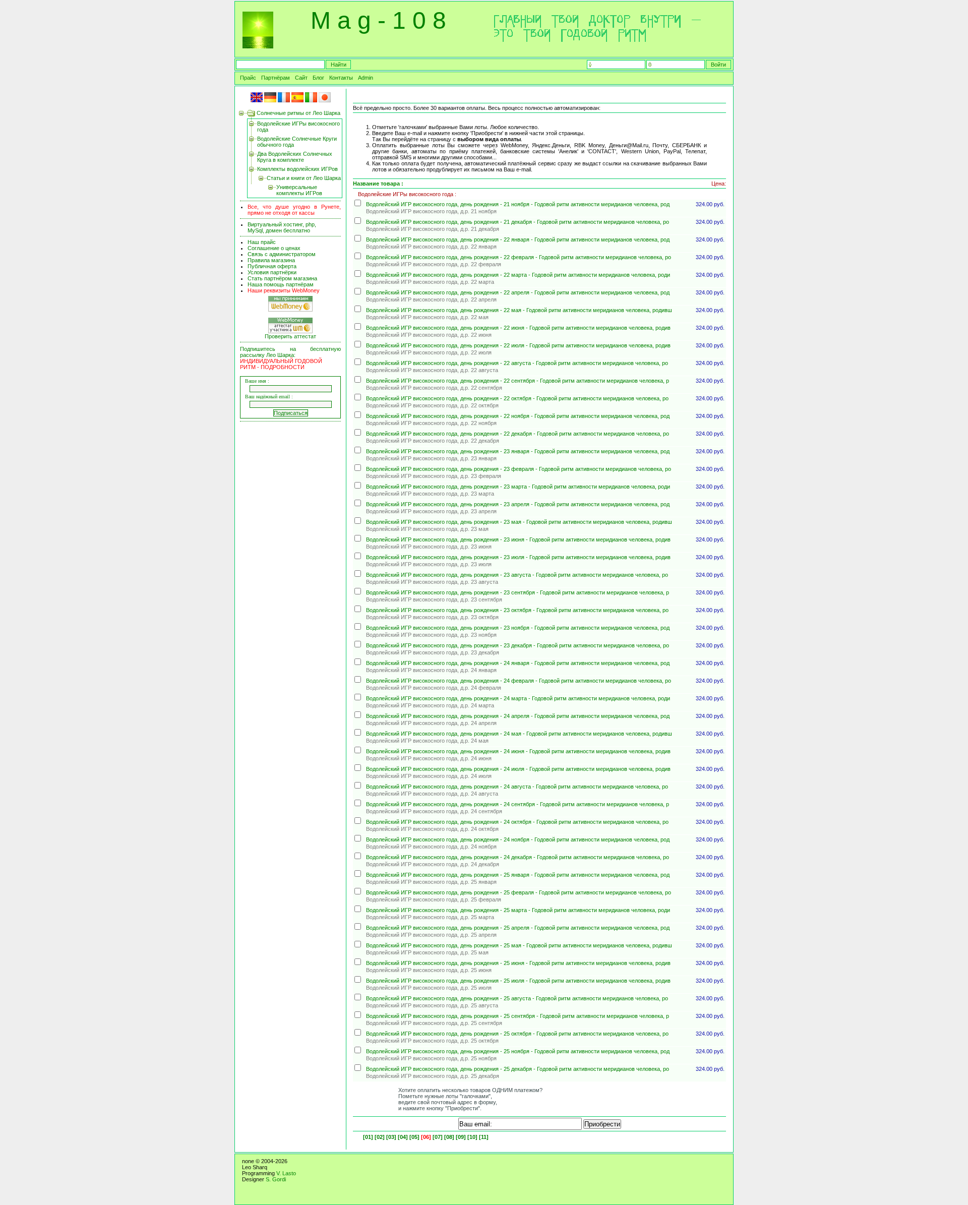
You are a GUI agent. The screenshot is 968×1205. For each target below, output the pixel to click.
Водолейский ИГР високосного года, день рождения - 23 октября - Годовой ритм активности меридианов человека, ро (517, 610)
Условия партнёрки (272, 272)
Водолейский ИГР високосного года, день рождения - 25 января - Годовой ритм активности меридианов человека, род (518, 875)
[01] (368, 1137)
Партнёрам (275, 78)
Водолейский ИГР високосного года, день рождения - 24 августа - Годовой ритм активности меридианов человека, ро (517, 787)
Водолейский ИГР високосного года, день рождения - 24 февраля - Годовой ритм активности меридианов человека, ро (518, 681)
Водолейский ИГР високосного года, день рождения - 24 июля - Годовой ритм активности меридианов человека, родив (518, 769)
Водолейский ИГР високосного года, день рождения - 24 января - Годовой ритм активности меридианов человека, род (518, 663)
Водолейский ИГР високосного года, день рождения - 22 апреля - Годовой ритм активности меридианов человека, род (518, 292)
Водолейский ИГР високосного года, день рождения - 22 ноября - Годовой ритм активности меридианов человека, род (518, 416)
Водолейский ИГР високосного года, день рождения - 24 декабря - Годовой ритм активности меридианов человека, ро (517, 857)
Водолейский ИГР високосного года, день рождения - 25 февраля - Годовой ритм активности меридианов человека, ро (518, 892)
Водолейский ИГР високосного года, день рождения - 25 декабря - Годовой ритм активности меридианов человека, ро (517, 1069)
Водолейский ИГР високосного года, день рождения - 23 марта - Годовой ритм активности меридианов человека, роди (518, 487)
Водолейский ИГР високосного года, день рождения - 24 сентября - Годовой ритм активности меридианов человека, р (517, 804)
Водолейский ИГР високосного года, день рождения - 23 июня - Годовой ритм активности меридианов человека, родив (518, 539)
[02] (380, 1137)
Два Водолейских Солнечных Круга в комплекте (294, 157)
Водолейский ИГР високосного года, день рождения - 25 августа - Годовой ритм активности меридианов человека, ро (517, 998)
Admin (365, 78)
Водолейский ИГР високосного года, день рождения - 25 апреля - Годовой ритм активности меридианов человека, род (518, 928)
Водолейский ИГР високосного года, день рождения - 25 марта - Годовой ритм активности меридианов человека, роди (518, 910)
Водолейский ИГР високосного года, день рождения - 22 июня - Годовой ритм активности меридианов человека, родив (518, 328)
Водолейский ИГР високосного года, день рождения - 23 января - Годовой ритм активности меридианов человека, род (518, 451)
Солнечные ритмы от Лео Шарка (298, 113)
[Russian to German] (270, 100)
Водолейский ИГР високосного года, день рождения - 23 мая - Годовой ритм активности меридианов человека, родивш (519, 522)
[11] (484, 1137)
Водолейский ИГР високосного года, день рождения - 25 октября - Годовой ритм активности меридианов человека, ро (517, 1034)
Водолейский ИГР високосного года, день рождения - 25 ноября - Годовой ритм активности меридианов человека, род (518, 1051)
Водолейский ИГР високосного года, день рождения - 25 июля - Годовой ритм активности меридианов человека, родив (518, 981)
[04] (403, 1137)
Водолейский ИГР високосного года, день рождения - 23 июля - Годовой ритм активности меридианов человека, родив (518, 557)
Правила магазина (271, 260)
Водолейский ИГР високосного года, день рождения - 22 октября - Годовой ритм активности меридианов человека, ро (517, 398)
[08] (449, 1137)
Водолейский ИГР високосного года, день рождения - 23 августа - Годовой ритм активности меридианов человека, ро (517, 575)
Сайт (301, 78)
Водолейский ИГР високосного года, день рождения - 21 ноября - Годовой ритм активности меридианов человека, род (518, 204)
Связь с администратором (282, 254)
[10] (472, 1137)
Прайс (248, 78)
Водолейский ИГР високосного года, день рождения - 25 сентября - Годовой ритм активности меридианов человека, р (517, 1016)
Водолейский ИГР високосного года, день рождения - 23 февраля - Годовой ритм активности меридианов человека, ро (518, 469)
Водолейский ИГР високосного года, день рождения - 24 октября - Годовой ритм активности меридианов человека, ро (517, 822)
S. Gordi (276, 1179)
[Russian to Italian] (311, 100)
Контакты (341, 78)
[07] (438, 1137)
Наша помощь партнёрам (281, 284)
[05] (414, 1137)
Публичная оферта (272, 266)
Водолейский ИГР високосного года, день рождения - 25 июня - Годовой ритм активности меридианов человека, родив (518, 963)
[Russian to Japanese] (325, 100)
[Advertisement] (292, 578)
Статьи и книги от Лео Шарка (304, 178)
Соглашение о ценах (274, 248)
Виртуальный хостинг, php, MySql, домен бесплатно (282, 227)
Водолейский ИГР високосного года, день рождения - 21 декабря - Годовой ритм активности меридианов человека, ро (517, 222)
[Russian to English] (257, 100)
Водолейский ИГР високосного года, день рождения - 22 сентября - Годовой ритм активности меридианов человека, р (517, 381)
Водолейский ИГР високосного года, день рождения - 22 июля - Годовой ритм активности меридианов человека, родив (518, 345)
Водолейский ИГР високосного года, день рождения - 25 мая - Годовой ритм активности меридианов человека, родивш (519, 945)
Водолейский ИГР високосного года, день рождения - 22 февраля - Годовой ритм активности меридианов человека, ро (518, 257)
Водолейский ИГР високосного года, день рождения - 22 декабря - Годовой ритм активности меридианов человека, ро (517, 434)
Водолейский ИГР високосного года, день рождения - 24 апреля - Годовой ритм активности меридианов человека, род (518, 716)
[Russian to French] (284, 100)
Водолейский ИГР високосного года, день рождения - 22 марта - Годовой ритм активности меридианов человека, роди (518, 275)
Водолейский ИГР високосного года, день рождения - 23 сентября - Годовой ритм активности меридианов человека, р (517, 592)
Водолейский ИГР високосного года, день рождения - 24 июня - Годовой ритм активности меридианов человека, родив (518, 751)
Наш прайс (262, 242)
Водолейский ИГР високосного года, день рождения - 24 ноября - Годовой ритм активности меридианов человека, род (518, 839)
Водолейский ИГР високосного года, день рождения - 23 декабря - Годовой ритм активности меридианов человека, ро (517, 645)
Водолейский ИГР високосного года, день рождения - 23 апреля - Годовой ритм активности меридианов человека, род (518, 504)
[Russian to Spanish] (297, 100)
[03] (391, 1137)
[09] (461, 1137)
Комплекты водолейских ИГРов (297, 169)
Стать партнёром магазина (282, 278)
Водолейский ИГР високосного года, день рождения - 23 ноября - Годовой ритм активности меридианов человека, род (518, 628)
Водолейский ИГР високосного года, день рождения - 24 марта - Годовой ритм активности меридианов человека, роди (518, 698)
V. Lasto (286, 1173)
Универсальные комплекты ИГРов (299, 190)
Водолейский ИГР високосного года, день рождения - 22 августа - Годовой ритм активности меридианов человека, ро (517, 363)
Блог (318, 78)
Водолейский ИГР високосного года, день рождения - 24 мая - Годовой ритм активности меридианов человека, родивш (519, 734)
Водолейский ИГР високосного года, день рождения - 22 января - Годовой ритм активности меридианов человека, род (518, 239)
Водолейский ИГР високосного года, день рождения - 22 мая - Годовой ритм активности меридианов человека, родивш (519, 310)
